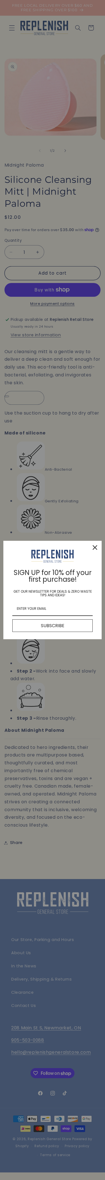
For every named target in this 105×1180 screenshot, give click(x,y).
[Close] (95, 547)
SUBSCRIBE (52, 625)
